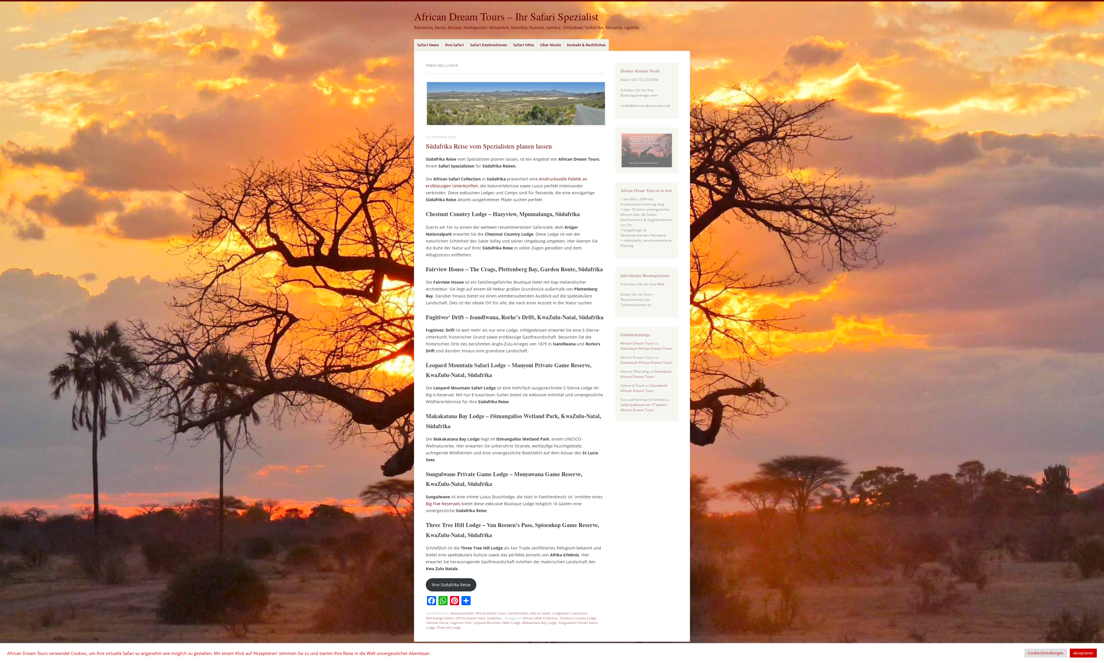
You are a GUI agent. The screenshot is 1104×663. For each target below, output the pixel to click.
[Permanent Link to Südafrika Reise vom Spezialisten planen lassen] (516, 124)
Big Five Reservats (443, 503)
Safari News (428, 44)
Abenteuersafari (462, 613)
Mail (660, 284)
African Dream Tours (491, 613)
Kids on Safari (540, 613)
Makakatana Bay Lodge (539, 622)
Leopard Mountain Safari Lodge (496, 622)
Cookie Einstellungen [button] (1045, 653)
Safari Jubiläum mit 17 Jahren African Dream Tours (643, 407)
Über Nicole (550, 44)
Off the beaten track (470, 618)
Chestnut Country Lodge (578, 618)
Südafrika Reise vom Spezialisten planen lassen (489, 146)
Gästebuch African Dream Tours (646, 348)
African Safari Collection (540, 618)
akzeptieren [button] (1083, 653)
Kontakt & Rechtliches (586, 44)
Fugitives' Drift (460, 622)
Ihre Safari (454, 44)
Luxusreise (579, 613)
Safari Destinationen (488, 44)
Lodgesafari (561, 613)
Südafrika (494, 618)
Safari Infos (523, 44)
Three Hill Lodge (449, 627)
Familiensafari (518, 613)
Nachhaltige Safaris (440, 618)
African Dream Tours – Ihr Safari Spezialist (506, 16)
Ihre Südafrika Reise (451, 584)
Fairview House (437, 622)
